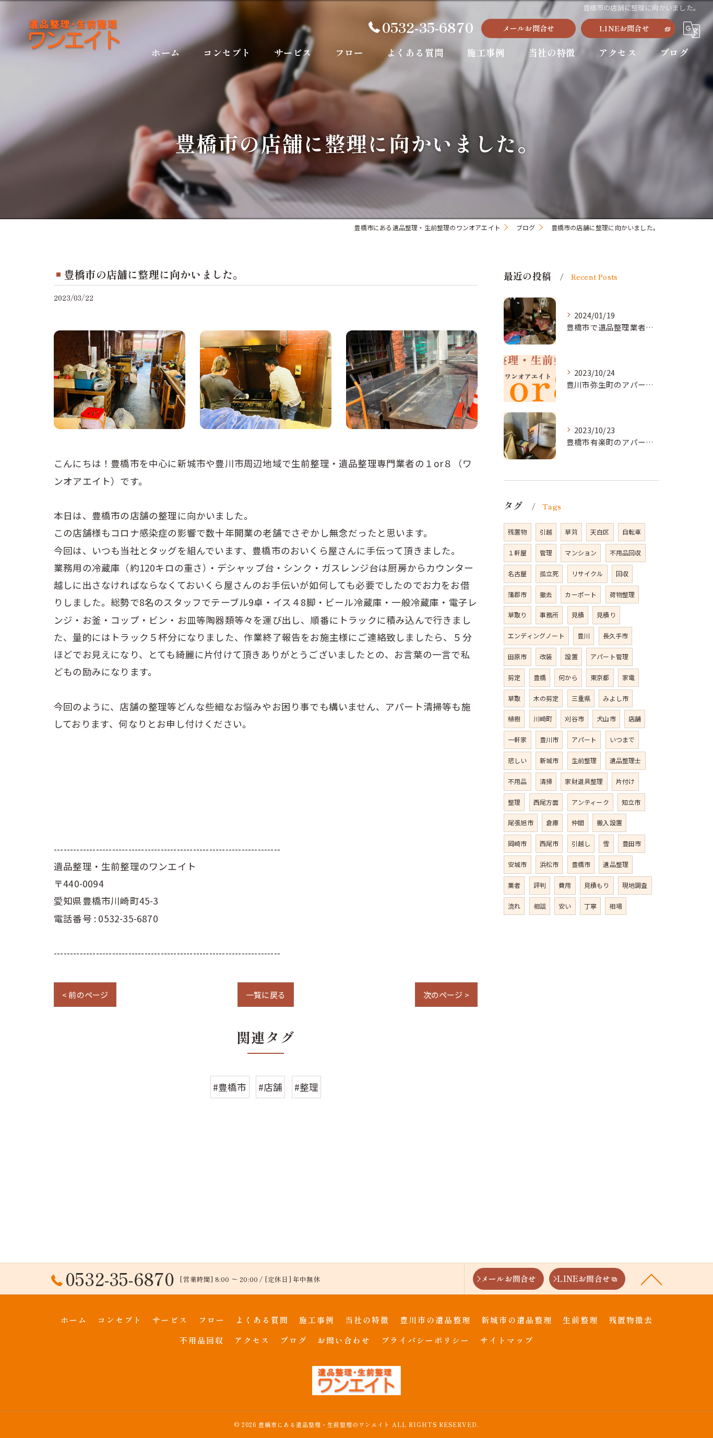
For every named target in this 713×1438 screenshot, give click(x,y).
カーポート (581, 594)
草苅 (571, 531)
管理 (546, 552)
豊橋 (539, 677)
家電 (628, 677)
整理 (514, 802)
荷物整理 (622, 594)
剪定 (514, 677)
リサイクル (587, 573)
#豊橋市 (230, 1087)
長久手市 (615, 635)
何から (568, 677)
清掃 (546, 781)
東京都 (600, 677)
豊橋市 (581, 864)
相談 (539, 905)
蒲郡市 (517, 594)
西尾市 (549, 843)
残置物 (517, 531)
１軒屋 (517, 552)
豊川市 (549, 739)
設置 (571, 656)
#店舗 (270, 1087)
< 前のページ (85, 994)
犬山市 (606, 718)
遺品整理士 (625, 760)
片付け (625, 781)
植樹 (514, 718)
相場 (615, 905)
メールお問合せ (528, 28)
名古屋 (517, 573)
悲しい (517, 760)
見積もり (597, 885)
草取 (514, 698)
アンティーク (590, 802)
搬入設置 (609, 822)
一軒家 (517, 739)
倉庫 (552, 822)
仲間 (578, 822)
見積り (606, 614)
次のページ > (446, 994)
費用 (564, 885)
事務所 (549, 614)
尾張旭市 (520, 822)
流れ (514, 905)
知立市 (631, 802)
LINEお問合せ (624, 28)
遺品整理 (615, 864)
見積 (578, 614)
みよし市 (615, 698)
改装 (546, 656)
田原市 (517, 656)
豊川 (583, 635)
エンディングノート (536, 635)
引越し (581, 843)
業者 (514, 885)
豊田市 (631, 843)
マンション (581, 552)
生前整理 (584, 760)
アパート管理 (609, 656)
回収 (622, 573)
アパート (584, 739)
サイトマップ (506, 1340)
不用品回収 (625, 552)
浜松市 (549, 864)
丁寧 (590, 905)
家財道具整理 (584, 781)
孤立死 (549, 573)
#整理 (306, 1087)
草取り (517, 614)
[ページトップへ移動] (651, 1278)
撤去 (546, 594)
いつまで (622, 739)
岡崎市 (517, 843)
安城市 (517, 864)
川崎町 (543, 718)
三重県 (581, 698)
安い (564, 905)
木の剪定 (546, 698)
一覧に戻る (266, 994)
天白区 (600, 531)
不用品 (517, 781)
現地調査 (635, 885)
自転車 (631, 531)
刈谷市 (574, 718)
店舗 (634, 718)
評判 (539, 885)
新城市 (549, 760)
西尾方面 (546, 802)
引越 (546, 531)
